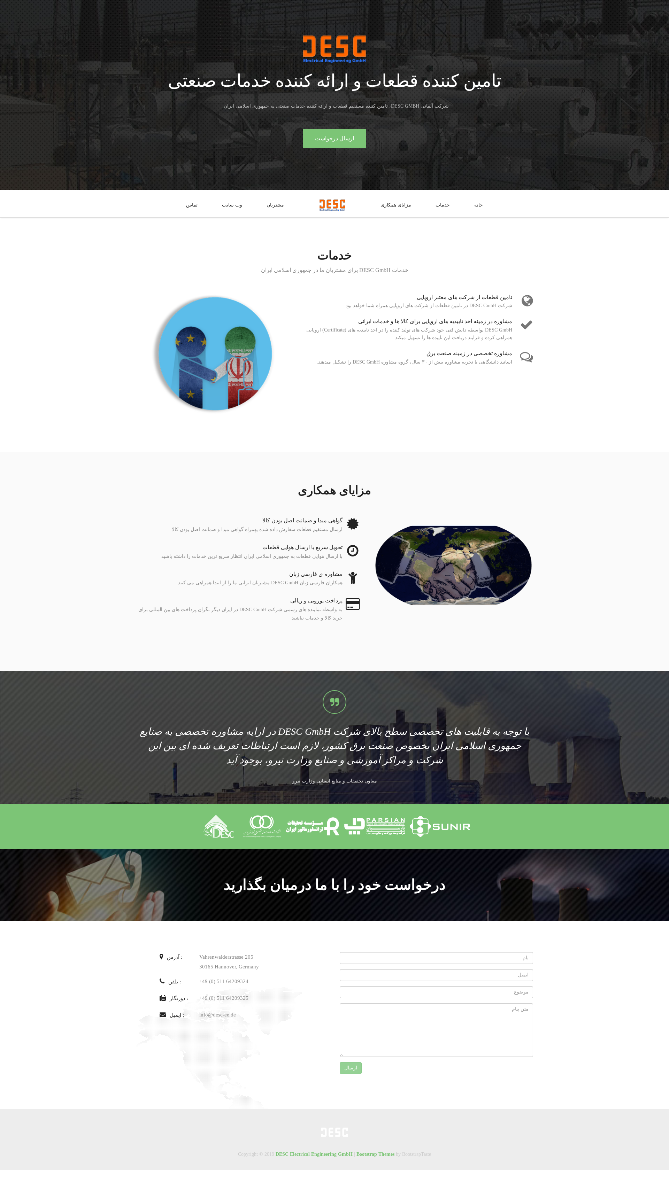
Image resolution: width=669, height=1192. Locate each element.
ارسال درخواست (334, 138)
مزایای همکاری (395, 205)
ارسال (350, 1067)
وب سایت (232, 205)
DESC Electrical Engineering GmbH (314, 1154)
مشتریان (275, 205)
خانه (478, 205)
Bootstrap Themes (375, 1154)
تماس (192, 205)
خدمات (443, 205)
